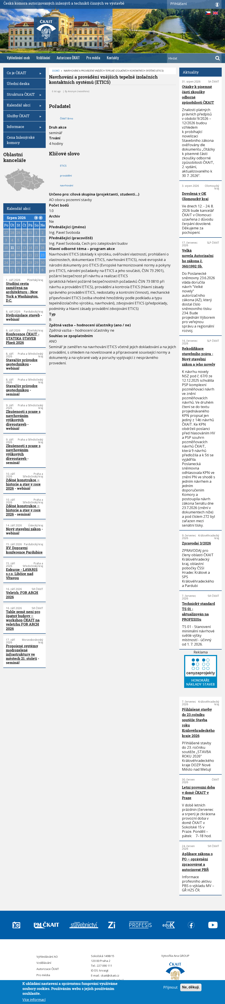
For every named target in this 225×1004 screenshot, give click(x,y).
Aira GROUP (181, 956)
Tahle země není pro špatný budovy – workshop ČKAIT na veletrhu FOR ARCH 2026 (23, 620)
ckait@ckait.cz (110, 975)
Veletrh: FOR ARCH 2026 (22, 594)
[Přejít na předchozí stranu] (36, 218)
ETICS (63, 165)
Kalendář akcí (16, 106)
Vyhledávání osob (18, 57)
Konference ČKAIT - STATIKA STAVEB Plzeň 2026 (22, 338)
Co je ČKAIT (14, 74)
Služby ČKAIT (16, 117)
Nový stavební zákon (23, 529)
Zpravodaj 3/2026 (196, 543)
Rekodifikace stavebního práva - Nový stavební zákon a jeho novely (198, 356)
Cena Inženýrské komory (21, 140)
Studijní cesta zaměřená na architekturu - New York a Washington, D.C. (22, 292)
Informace (13, 128)
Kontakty (113, 57)
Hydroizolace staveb (23, 315)
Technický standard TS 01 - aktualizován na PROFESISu (198, 611)
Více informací (33, 999)
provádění (66, 175)
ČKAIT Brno (66, 118)
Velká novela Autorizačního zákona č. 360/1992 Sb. (197, 258)
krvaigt (103, 970)
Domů (56, 70)
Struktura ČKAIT (19, 96)
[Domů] (175, 972)
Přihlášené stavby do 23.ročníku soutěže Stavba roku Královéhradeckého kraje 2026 (198, 722)
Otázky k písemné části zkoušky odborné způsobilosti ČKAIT (198, 94)
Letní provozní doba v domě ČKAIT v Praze (198, 792)
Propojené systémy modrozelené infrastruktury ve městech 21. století (22, 652)
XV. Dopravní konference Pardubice (24, 549)
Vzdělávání (43, 57)
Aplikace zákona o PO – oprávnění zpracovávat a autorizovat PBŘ (197, 861)
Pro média (93, 57)
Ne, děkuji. (191, 987)
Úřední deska (18, 83)
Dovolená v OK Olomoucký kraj (195, 196)
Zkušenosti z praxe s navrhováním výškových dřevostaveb (23, 417)
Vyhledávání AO (47, 957)
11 (12, 247)
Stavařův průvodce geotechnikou (22, 362)
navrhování (66, 185)
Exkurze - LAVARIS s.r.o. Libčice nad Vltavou (22, 573)
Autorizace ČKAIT (68, 57)
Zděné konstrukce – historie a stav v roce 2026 (23, 484)
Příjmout (170, 987)
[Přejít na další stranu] (41, 218)
